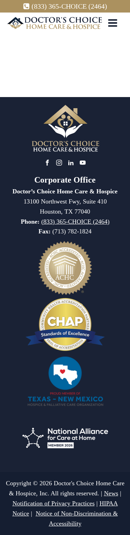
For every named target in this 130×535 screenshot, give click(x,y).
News (111, 493)
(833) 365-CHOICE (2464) (69, 6)
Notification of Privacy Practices (53, 503)
